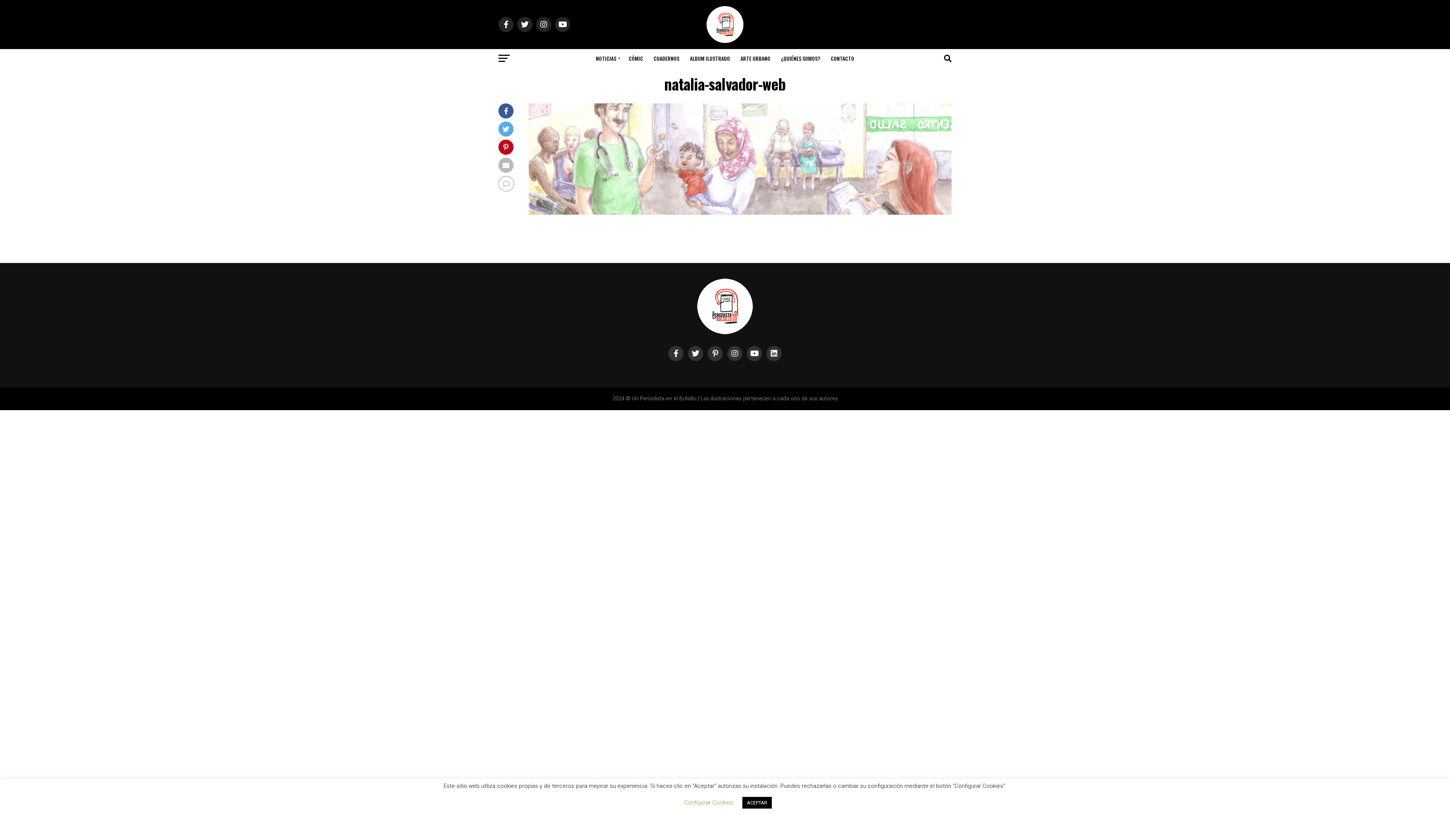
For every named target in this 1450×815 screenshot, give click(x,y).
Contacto (842, 58)
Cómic (636, 58)
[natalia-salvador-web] (740, 212)
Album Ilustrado (710, 58)
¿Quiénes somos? (800, 58)
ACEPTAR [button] (757, 803)
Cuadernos (666, 58)
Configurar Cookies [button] (708, 802)
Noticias (606, 58)
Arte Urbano (755, 58)
